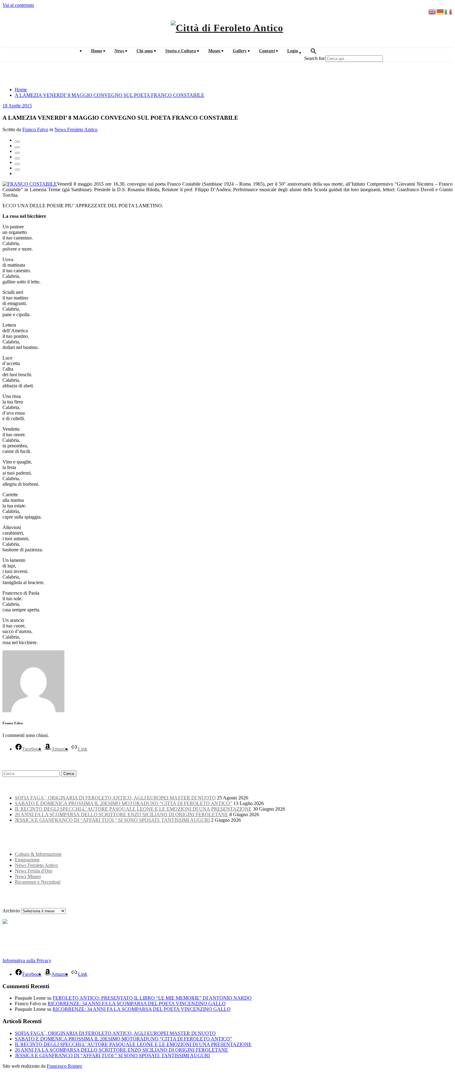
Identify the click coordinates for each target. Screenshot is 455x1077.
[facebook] (17, 142)
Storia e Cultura (180, 51)
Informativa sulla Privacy (26, 960)
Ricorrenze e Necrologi (37, 882)
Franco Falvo (35, 129)
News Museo (28, 876)
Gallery (240, 51)
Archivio (11, 910)
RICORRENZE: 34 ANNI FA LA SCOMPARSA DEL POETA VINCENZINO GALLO (137, 1003)
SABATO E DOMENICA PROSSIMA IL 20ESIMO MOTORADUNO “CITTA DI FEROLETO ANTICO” (123, 803)
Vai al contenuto (18, 5)
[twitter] (17, 147)
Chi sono (144, 51)
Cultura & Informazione (38, 854)
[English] (432, 11)
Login (292, 51)
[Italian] (448, 11)
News (119, 51)
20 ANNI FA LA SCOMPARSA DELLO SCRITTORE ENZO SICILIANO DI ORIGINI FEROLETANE (121, 814)
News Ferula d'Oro (33, 870)
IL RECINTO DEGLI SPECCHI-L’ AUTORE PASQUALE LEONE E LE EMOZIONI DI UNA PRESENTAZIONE (133, 809)
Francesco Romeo (64, 1066)
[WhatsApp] (17, 169)
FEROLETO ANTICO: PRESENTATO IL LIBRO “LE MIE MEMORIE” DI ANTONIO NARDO (152, 998)
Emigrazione (27, 859)
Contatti (267, 51)
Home (96, 51)
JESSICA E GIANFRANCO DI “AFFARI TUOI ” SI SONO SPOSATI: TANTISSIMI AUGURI (112, 820)
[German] (440, 11)
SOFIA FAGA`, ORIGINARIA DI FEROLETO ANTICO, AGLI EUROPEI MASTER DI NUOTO (115, 797)
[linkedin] (17, 153)
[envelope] (17, 158)
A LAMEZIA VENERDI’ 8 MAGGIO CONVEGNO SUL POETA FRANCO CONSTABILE (109, 95)
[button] (313, 52)
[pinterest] (17, 164)
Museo (214, 51)
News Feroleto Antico (76, 129)
